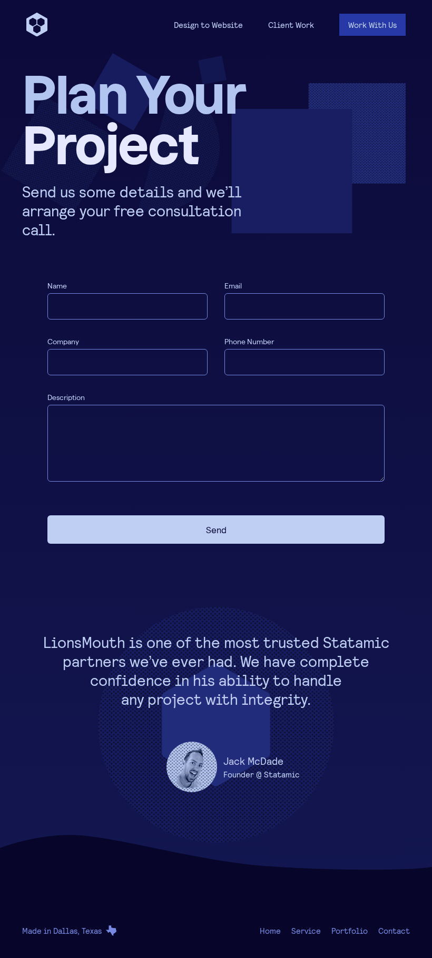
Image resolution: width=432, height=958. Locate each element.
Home (270, 930)
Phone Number (249, 341)
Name (57, 286)
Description (66, 397)
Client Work (291, 24)
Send (216, 529)
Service (306, 930)
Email (233, 286)
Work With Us (372, 24)
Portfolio (349, 930)
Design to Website (208, 24)
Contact (394, 930)
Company (63, 341)
